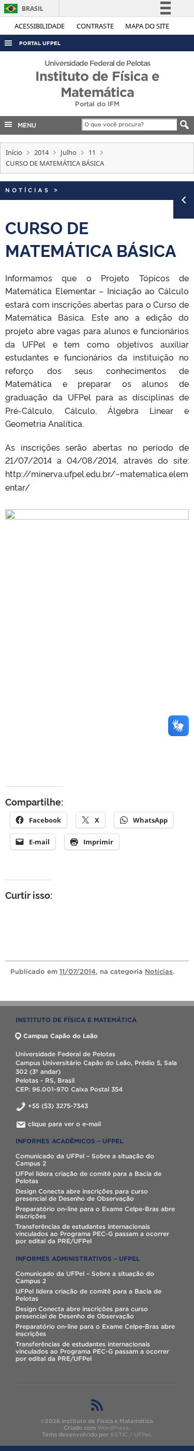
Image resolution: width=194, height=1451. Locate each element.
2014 (41, 152)
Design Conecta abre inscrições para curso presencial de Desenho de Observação (82, 1195)
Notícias (27, 190)
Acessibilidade (40, 26)
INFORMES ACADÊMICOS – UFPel (69, 1141)
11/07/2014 (77, 971)
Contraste (96, 26)
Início (14, 152)
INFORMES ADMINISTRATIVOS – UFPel (78, 1258)
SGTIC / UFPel (130, 1434)
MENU (24, 125)
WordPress (113, 1428)
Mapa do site (147, 26)
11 (92, 152)
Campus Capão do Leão (60, 1035)
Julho (69, 152)
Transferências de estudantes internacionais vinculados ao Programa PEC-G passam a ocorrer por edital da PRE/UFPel (92, 1233)
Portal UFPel (40, 43)
